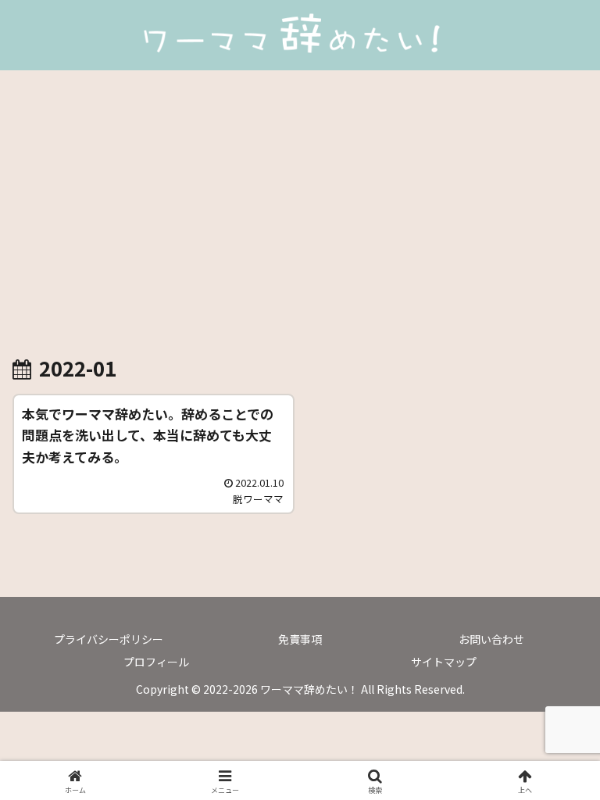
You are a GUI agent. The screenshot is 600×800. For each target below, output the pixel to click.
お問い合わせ (491, 639)
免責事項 (300, 639)
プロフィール (156, 662)
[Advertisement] (300, 198)
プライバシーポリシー (108, 639)
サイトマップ (444, 662)
